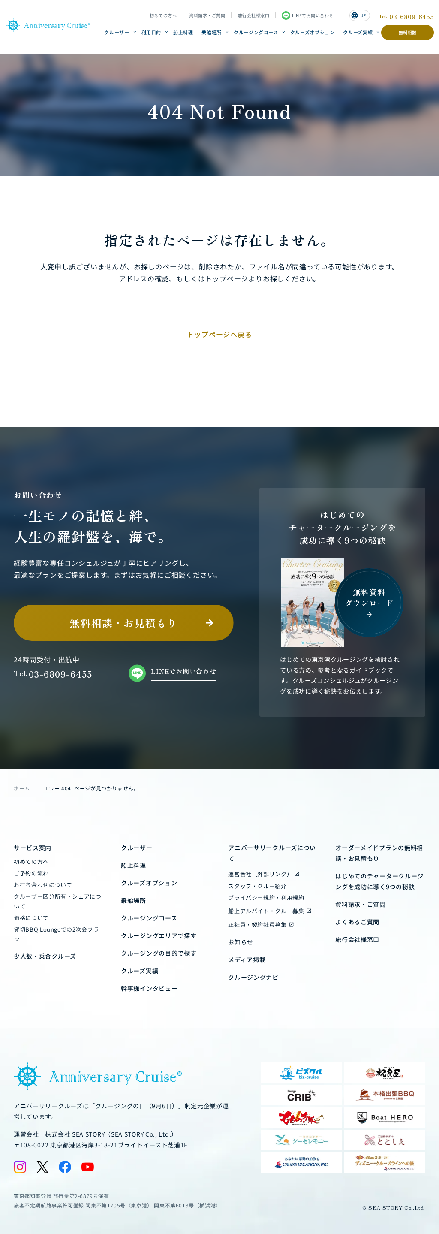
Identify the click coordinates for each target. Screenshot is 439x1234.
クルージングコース (256, 32)
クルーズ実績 (358, 32)
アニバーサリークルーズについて (272, 853)
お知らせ (240, 942)
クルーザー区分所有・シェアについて (58, 901)
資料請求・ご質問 (207, 15)
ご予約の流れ (31, 873)
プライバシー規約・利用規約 (266, 897)
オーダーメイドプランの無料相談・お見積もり (379, 853)
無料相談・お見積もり (123, 622)
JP (358, 15)
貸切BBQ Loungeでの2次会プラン (56, 934)
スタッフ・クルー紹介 (257, 886)
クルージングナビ (253, 977)
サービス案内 (32, 847)
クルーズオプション (312, 32)
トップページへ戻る (219, 334)
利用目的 (151, 32)
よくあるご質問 (357, 921)
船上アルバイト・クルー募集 (266, 911)
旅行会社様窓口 (254, 15)
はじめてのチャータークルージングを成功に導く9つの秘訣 (379, 881)
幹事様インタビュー (149, 988)
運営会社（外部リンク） (260, 874)
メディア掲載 (246, 959)
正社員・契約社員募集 (257, 924)
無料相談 (408, 32)
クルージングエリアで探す (158, 935)
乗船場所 (211, 32)
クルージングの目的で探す (158, 953)
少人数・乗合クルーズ (45, 956)
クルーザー (116, 32)
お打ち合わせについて (43, 885)
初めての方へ (163, 15)
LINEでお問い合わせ (313, 15)
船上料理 (183, 32)
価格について (31, 918)
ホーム (22, 788)
